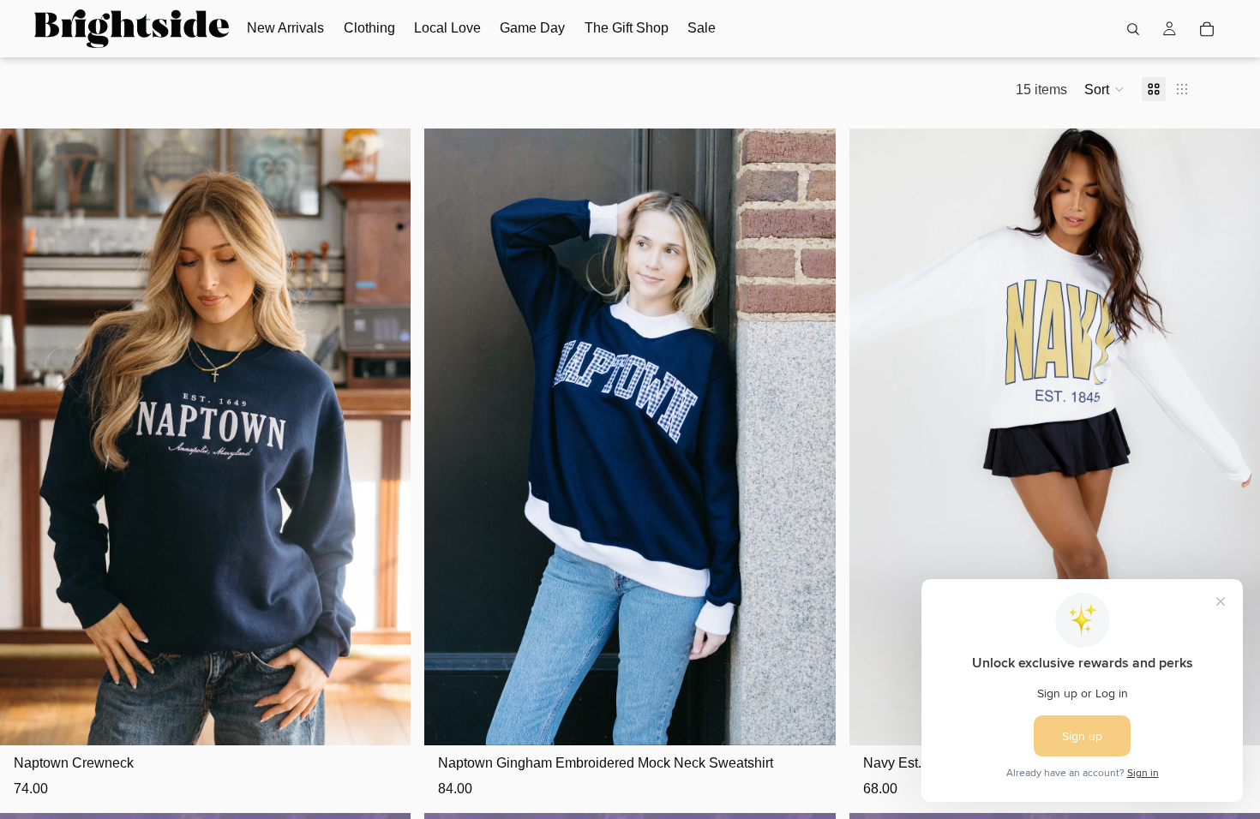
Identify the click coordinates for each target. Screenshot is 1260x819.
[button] (1104, 89)
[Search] (1133, 29)
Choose (399, 719)
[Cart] (1207, 29)
